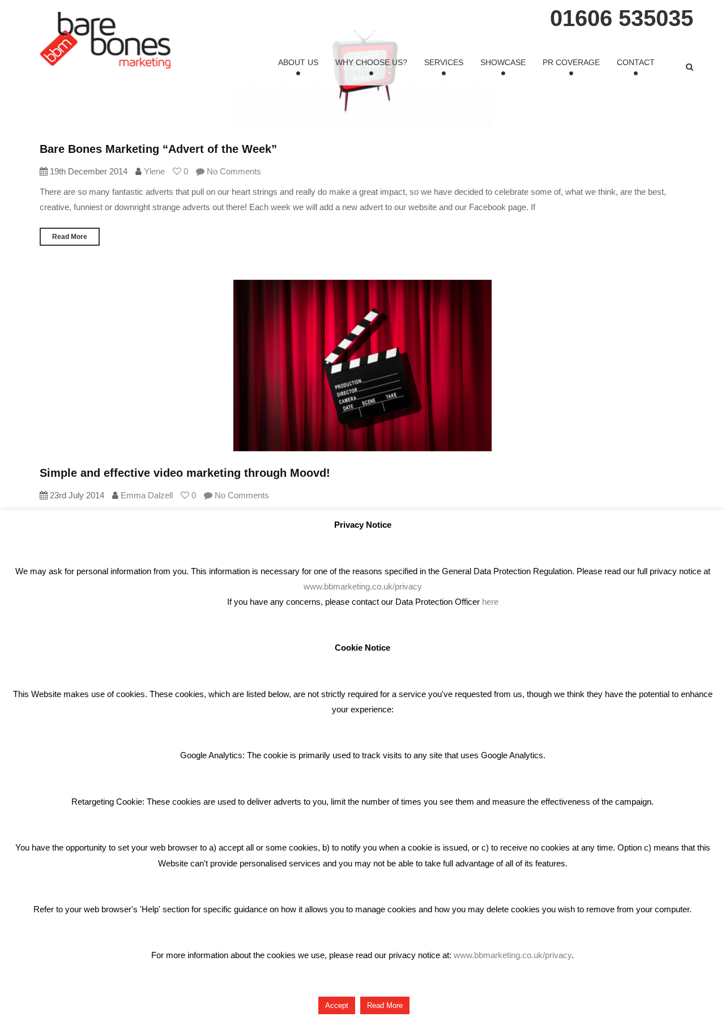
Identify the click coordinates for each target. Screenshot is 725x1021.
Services (443, 62)
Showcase (503, 62)
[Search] (689, 66)
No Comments (232, 171)
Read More (69, 237)
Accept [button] (336, 1005)
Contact (636, 62)
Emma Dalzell (147, 495)
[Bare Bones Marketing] (105, 40)
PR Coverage (571, 62)
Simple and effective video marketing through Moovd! (185, 473)
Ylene (154, 171)
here (490, 601)
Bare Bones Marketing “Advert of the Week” (158, 149)
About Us (298, 62)
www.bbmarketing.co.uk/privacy (363, 586)
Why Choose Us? (371, 62)
